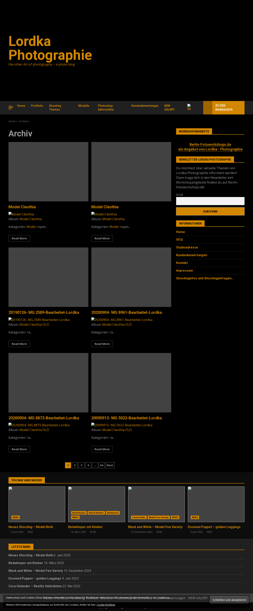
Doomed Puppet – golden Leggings (216, 504)
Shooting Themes (55, 107)
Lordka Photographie (50, 48)
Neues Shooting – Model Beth (36, 504)
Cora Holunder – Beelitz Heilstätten (35, 586)
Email (179, 194)
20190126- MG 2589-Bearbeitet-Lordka (48, 277)
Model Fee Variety (159, 517)
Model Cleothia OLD (34, 324)
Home (21, 105)
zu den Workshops (224, 107)
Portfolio (37, 105)
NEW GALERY (169, 107)
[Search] (198, 107)
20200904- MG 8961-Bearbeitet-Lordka (131, 277)
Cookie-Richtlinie (106, 604)
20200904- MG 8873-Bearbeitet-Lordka (48, 382)
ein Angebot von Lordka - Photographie (210, 149)
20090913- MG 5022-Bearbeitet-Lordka (131, 382)
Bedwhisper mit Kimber (96, 504)
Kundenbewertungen (144, 105)
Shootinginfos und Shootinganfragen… (205, 278)
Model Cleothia (48, 171)
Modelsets (113, 512)
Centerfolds (138, 517)
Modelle (83, 105)
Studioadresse (187, 247)
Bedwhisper (78, 512)
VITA (179, 240)
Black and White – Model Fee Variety (156, 504)
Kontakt (182, 263)
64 (101, 465)
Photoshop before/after (106, 107)
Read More (19, 238)
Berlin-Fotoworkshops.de (210, 144)
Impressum (184, 270)
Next (110, 465)
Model (31, 227)
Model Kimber (96, 512)
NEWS (16, 517)
